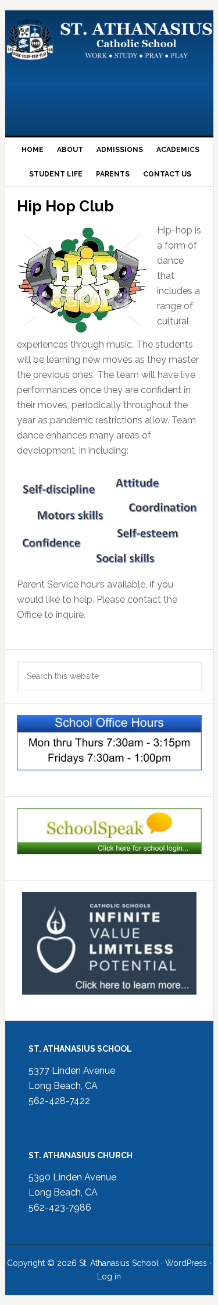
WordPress (186, 1263)
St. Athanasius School (109, 68)
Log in (109, 1276)
